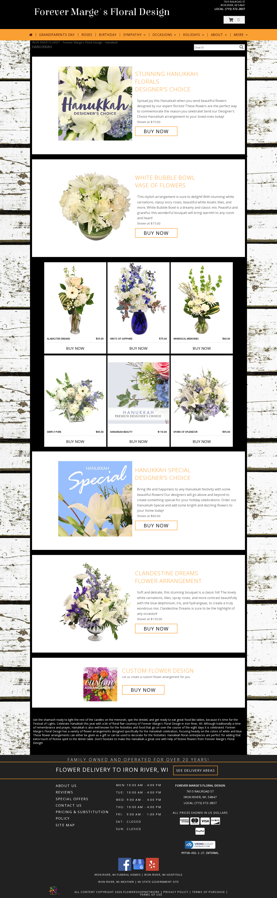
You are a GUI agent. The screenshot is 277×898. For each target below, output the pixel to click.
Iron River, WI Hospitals (163, 874)
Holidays (191, 34)
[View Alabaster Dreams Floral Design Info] (75, 300)
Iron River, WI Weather (116, 882)
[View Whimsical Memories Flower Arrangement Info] (201, 300)
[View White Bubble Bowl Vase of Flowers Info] (95, 205)
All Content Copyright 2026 (98, 892)
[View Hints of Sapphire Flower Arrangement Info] (138, 300)
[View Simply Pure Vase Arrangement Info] (75, 393)
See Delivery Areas (195, 770)
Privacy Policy (175, 892)
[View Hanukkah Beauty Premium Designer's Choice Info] (138, 393)
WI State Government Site (158, 882)
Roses (87, 34)
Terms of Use (151, 894)
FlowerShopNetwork (141, 892)
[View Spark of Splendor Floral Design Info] (201, 393)
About (217, 34)
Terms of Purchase (208, 892)
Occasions (162, 34)
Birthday (107, 34)
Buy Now (156, 131)
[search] (241, 47)
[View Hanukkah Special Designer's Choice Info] (95, 498)
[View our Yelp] (152, 870)
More (239, 34)
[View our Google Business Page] (138, 870)
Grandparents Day (57, 34)
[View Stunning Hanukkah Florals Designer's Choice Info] (95, 103)
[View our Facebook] (124, 870)
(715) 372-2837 (235, 9)
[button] (234, 20)
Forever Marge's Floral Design (102, 12)
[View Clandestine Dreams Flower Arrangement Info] (95, 601)
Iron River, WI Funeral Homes (117, 874)
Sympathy (132, 34)
